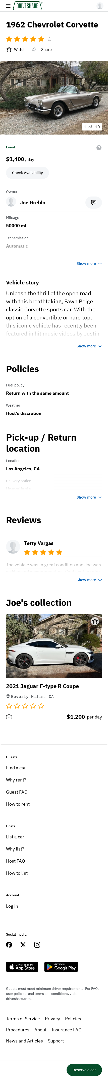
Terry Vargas (38, 543)
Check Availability (27, 172)
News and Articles (24, 1041)
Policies (73, 1019)
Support (56, 1041)
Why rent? (16, 780)
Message (93, 203)
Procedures (17, 1030)
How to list (17, 873)
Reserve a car (84, 1069)
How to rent (18, 804)
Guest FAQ (17, 792)
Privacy (52, 1019)
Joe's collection (39, 602)
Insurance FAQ (66, 1030)
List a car (15, 837)
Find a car (16, 768)
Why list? (15, 849)
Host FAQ (15, 861)
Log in (12, 906)
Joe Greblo (32, 202)
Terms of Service (23, 1019)
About (40, 1030)
